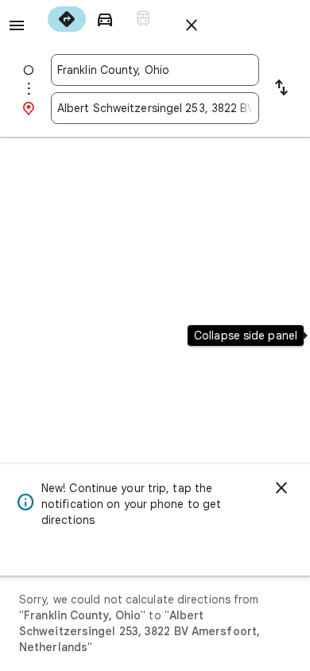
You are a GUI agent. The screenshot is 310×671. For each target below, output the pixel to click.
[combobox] (155, 70)
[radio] (67, 19)
